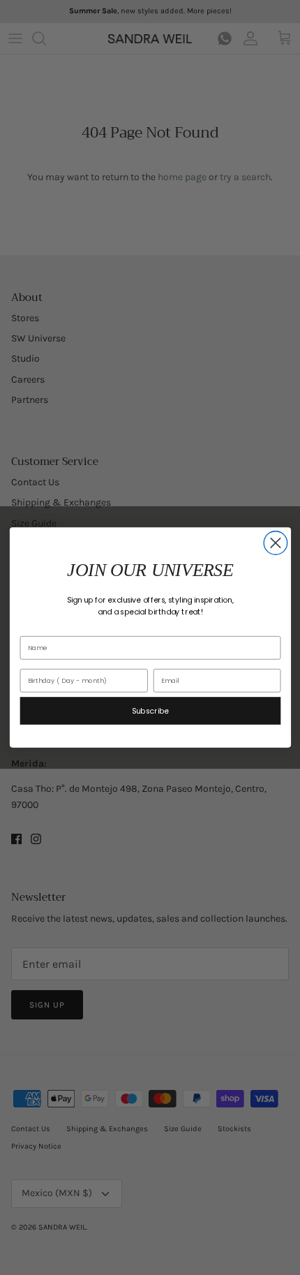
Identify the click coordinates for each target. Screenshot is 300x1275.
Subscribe (150, 710)
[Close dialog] (275, 543)
